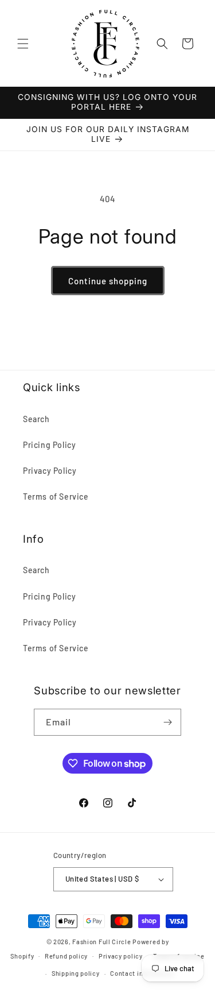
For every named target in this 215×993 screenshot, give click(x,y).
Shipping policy (76, 973)
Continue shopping (107, 281)
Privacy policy (121, 956)
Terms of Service (56, 496)
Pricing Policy (49, 445)
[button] (23, 43)
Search (36, 419)
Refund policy (66, 956)
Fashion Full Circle (101, 941)
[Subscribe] (168, 722)
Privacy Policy (49, 471)
